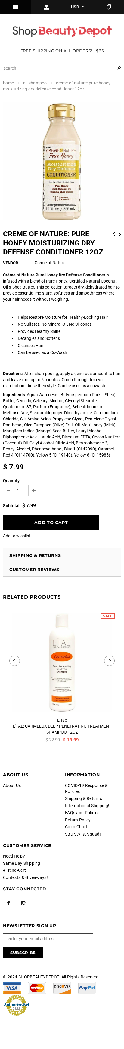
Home (8, 83)
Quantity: (12, 480)
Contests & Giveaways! (25, 877)
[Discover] (62, 987)
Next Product (120, 234)
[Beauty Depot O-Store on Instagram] (23, 903)
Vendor (10, 263)
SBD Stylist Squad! (83, 834)
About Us (12, 785)
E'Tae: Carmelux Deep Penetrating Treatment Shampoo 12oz (62, 729)
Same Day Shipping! (22, 863)
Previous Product (114, 234)
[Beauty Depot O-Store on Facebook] (8, 903)
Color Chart (76, 826)
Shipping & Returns (35, 555)
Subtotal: (12, 505)
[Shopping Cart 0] (108, 7)
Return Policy (78, 819)
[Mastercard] (37, 987)
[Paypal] (87, 987)
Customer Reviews (34, 569)
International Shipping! (87, 805)
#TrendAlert (14, 870)
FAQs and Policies (82, 812)
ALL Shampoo (35, 83)
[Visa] (12, 987)
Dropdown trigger (46, 7)
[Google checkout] (16, 1004)
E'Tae (62, 720)
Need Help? (14, 856)
